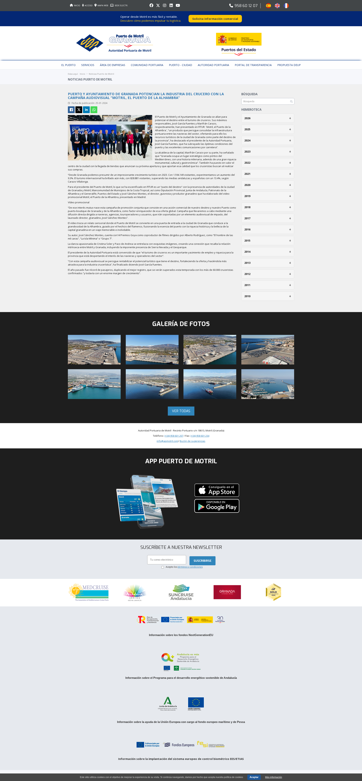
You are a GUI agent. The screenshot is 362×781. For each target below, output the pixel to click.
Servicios (87, 65)
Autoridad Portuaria (213, 65)
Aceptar (254, 777)
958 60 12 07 (246, 5)
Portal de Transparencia (253, 65)
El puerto (68, 65)
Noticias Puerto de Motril (101, 73)
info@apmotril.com (167, 493)
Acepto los (184, 618)
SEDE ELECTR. (121, 5)
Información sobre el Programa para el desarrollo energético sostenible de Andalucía (181, 729)
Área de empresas (112, 65)
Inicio (82, 73)
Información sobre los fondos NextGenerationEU (181, 687)
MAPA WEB (102, 5)
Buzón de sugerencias (192, 493)
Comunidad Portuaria (147, 65)
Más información (273, 777)
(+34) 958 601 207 (173, 487)
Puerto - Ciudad (180, 65)
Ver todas (181, 463)
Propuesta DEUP (289, 65)
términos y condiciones (190, 618)
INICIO (77, 5)
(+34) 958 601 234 (199, 487)
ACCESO (89, 5)
